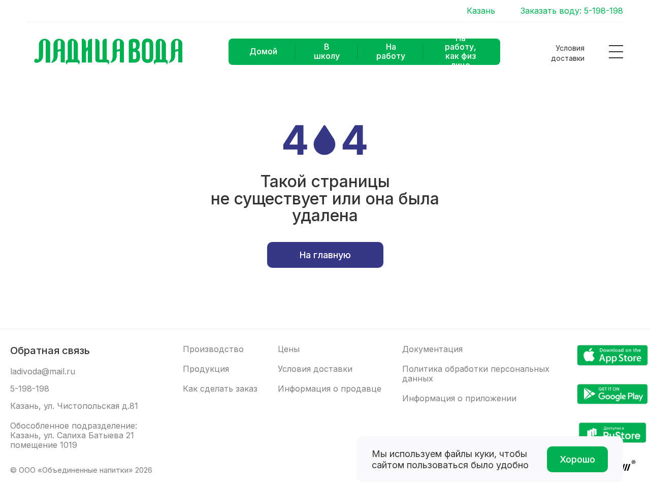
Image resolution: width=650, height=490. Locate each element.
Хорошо (577, 459)
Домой (263, 51)
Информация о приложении (459, 398)
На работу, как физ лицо (460, 51)
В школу (327, 51)
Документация (432, 349)
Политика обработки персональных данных (475, 373)
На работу (390, 51)
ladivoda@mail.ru (42, 371)
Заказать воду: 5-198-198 (572, 11)
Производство (213, 349)
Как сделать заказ (220, 389)
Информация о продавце (329, 389)
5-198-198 (29, 389)
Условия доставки (567, 53)
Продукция (206, 369)
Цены (289, 349)
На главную (325, 255)
